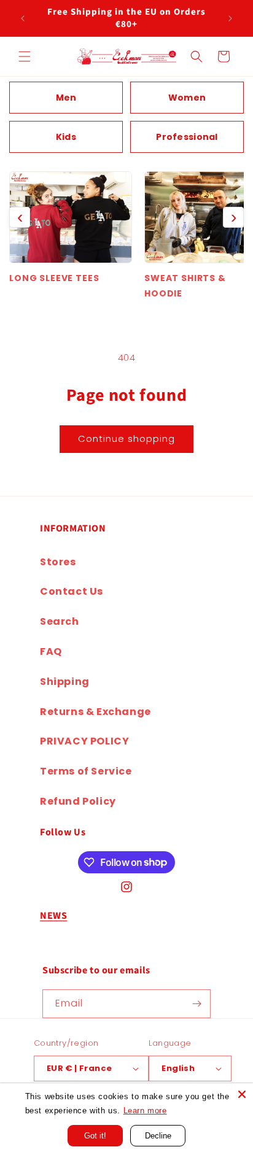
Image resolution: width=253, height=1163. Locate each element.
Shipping (65, 681)
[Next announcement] (230, 18)
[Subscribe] (196, 1003)
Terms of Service (86, 771)
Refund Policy (78, 801)
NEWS (53, 915)
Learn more (145, 1110)
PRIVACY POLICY (84, 741)
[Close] (242, 1094)
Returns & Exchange (95, 712)
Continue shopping (126, 438)
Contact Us (71, 591)
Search (59, 621)
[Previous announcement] (22, 18)
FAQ (51, 651)
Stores (58, 562)
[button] (24, 56)
